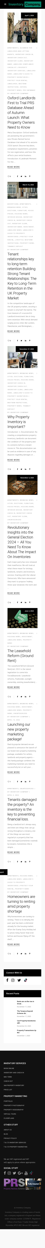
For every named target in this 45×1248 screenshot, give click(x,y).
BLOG (6, 1134)
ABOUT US (8, 1130)
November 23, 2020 (24, 1026)
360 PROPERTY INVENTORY (14, 1085)
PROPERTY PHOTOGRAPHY (14, 1105)
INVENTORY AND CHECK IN (14, 1073)
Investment (28, 227)
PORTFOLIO (8, 1101)
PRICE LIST (8, 1090)
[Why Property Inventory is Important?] (23, 357)
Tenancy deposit (15, 246)
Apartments (13, 48)
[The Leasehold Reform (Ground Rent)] (23, 618)
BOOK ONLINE (9, 1068)
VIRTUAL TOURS (10, 1114)
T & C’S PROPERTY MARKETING (15, 1147)
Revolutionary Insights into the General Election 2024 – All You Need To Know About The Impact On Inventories (22, 542)
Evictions (12, 210)
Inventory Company (19, 93)
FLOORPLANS (9, 1118)
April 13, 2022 (14, 720)
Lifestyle (19, 240)
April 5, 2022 (13, 795)
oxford (23, 87)
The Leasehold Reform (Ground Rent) (21, 656)
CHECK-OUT (8, 1081)
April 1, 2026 (29, 15)
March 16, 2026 (28, 185)
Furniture (22, 210)
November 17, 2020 (24, 1007)
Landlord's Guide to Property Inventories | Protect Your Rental (20, 77)
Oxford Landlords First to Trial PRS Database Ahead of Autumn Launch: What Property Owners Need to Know (22, 112)
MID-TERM (8, 1077)
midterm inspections (17, 403)
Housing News (21, 214)
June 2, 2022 (29, 611)
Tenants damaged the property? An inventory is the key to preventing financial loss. (22, 809)
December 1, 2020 (23, 1036)
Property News (15, 90)
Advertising (13, 204)
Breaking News (14, 207)
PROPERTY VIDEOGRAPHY (14, 1110)
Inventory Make (15, 227)
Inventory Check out (17, 58)
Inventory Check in (24, 54)
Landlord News (15, 230)
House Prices (14, 380)
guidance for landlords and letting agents (20, 51)
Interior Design (15, 217)
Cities (25, 207)
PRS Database (29, 90)
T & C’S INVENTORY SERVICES (15, 1142)
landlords (13, 84)
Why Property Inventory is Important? (18, 422)
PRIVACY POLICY (10, 1138)
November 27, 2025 (27, 349)
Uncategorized (14, 520)
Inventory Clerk (15, 61)
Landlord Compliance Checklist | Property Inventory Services (21, 67)
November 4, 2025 (27, 478)
